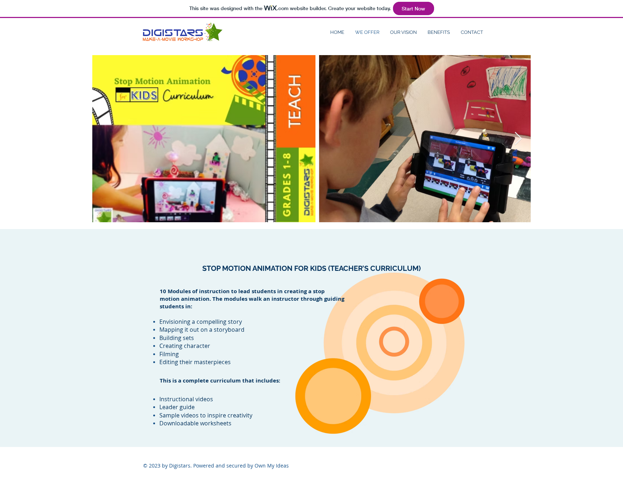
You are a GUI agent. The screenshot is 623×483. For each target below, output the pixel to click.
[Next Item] (518, 139)
